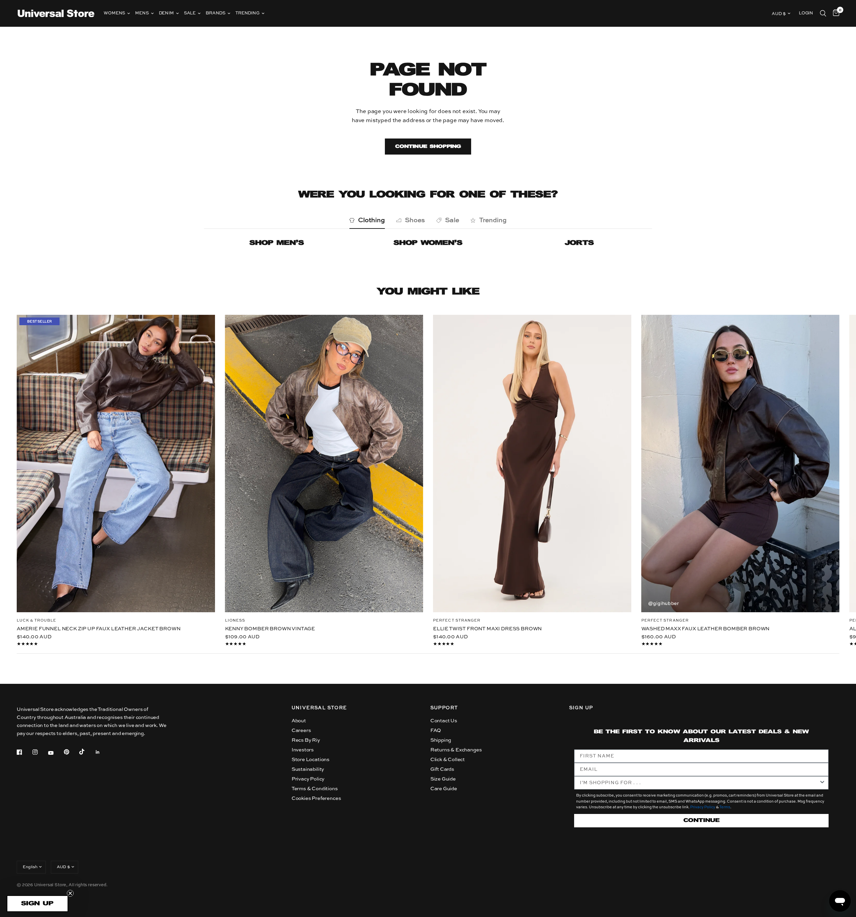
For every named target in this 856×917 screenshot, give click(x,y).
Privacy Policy (308, 779)
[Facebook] (24, 752)
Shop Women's (428, 243)
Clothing (371, 220)
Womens (114, 13)
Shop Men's (276, 243)
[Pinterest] (71, 752)
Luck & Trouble (36, 620)
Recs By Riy (306, 740)
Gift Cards (442, 769)
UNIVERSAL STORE (319, 708)
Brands (215, 13)
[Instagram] (39, 752)
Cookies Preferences (316, 798)
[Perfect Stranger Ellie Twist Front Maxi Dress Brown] (532, 463)
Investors (303, 749)
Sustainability (308, 769)
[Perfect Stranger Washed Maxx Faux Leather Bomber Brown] (740, 463)
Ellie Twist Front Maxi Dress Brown (487, 628)
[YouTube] (55, 752)
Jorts (579, 243)
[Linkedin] (102, 752)
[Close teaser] (70, 893)
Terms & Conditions (315, 788)
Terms (724, 807)
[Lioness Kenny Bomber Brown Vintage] (324, 463)
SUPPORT (444, 708)
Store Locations (310, 759)
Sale (190, 13)
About (299, 720)
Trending (247, 13)
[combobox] (699, 782)
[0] (834, 13)
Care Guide (443, 788)
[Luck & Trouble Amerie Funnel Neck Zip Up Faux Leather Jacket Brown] (116, 463)
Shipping (440, 740)
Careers (301, 730)
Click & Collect (447, 759)
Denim (166, 13)
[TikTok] (86, 751)
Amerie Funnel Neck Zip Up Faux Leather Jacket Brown (98, 628)
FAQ (435, 730)
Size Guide (443, 779)
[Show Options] (822, 782)
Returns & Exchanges (456, 749)
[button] (37, 903)
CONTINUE (701, 820)
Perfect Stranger (457, 621)
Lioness (235, 620)
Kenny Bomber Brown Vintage (270, 628)
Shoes (415, 220)
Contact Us (443, 720)
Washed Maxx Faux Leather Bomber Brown (705, 628)
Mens (141, 13)
